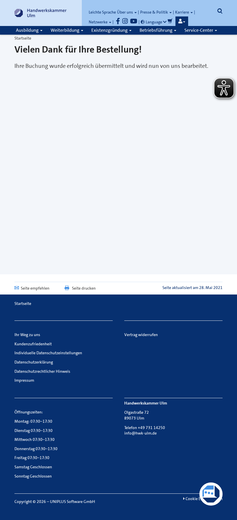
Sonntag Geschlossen (33, 476)
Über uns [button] (125, 12)
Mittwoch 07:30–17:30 (34, 439)
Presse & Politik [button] (154, 12)
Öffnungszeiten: (28, 412)
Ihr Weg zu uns (27, 334)
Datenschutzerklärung (33, 362)
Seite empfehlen (35, 288)
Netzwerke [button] (98, 22)
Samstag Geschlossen (33, 466)
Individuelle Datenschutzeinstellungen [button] (48, 352)
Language (154, 22)
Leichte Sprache (102, 12)
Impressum (24, 380)
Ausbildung (28, 30)
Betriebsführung (156, 30)
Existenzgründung (110, 30)
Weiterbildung (65, 30)
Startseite (22, 38)
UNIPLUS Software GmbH (72, 501)
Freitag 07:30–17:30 (31, 457)
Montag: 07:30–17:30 (33, 421)
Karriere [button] (182, 12)
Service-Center (199, 30)
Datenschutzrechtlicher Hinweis (42, 371)
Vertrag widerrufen (141, 334)
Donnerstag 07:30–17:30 (36, 448)
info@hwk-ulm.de (140, 433)
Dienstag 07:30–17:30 (33, 430)
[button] (181, 21)
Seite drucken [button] (84, 288)
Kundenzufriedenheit (33, 343)
